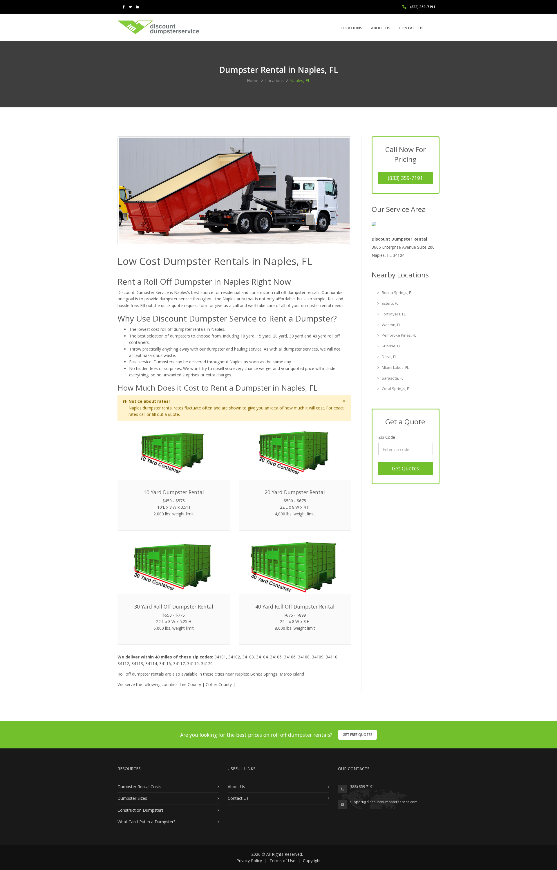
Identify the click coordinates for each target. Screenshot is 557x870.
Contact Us (411, 27)
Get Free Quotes (357, 734)
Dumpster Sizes (132, 798)
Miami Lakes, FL (395, 367)
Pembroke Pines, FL (398, 335)
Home (252, 80)
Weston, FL (391, 324)
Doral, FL (389, 356)
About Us (380, 27)
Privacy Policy (249, 860)
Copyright (312, 860)
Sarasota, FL (392, 378)
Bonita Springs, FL (397, 292)
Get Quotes (405, 468)
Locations (351, 27)
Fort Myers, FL (393, 314)
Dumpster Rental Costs (139, 786)
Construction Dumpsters (140, 810)
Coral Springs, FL (395, 388)
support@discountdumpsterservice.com (383, 801)
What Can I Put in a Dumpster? (146, 821)
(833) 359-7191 (405, 177)
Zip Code (386, 437)
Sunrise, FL (391, 346)
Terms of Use (282, 860)
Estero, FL (389, 303)
